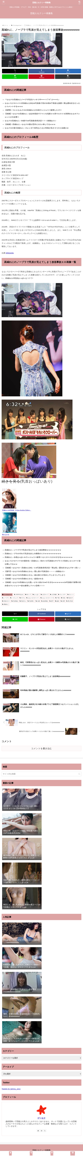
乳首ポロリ (7, 601)
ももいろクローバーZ (48, 598)
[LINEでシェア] (69, 769)
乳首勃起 (15, 601)
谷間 (63, 601)
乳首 (64, 598)
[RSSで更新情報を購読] (45, 1130)
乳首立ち (23, 601)
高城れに (6, 604)
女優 (38, 601)
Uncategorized (8, 594)
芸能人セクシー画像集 (42, 3)
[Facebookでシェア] (14, 769)
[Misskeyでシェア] (69, 763)
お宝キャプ (45, 594)
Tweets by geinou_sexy (11, 1089)
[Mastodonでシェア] (32, 763)
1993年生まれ (19, 594)
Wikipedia (10, 253)
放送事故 (45, 601)
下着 (58, 598)
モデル (23, 598)
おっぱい (36, 594)
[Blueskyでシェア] (51, 763)
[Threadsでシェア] (32, 769)
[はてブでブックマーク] (51, 769)
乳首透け (31, 601)
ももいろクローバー (33, 598)
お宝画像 (54, 594)
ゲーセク (41, 1118)
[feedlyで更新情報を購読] (41, 1130)
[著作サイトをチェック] (38, 1130)
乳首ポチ (70, 598)
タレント (71, 594)
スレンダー (63, 594)
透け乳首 (70, 601)
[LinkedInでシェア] (41, 774)
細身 (58, 601)
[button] (68, 76)
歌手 (52, 601)
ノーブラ (6, 598)
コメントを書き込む (41, 748)
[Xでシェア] (14, 763)
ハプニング (15, 598)
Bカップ (29, 594)
